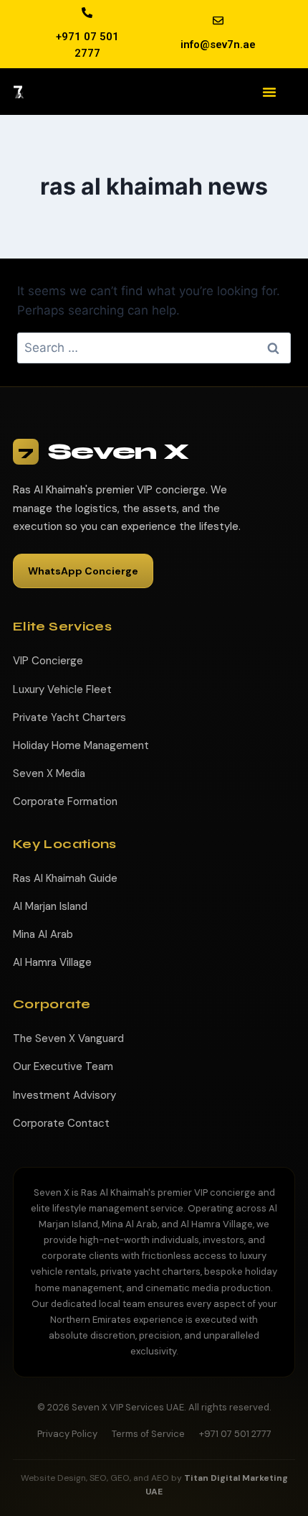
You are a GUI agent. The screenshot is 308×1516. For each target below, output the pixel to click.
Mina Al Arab (43, 934)
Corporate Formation (65, 801)
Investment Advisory (64, 1095)
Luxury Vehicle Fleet (62, 689)
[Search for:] (154, 347)
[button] (269, 92)
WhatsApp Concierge (83, 570)
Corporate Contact (61, 1123)
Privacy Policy (67, 1434)
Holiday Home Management (81, 745)
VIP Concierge (48, 661)
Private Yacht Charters (69, 717)
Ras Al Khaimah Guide (65, 878)
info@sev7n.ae (218, 44)
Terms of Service (148, 1434)
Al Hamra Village (52, 962)
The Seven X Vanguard (68, 1038)
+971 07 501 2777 (235, 1434)
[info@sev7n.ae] (218, 20)
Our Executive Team (63, 1066)
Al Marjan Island (50, 906)
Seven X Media (49, 773)
